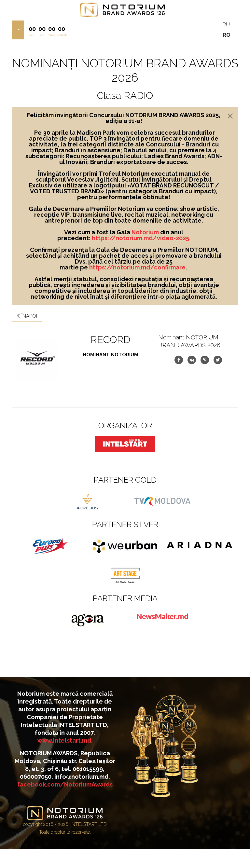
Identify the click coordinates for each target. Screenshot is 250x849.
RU (226, 24)
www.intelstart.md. (64, 740)
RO (226, 35)
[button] (18, 30)
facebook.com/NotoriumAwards (65, 784)
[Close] (230, 116)
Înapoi (28, 316)
